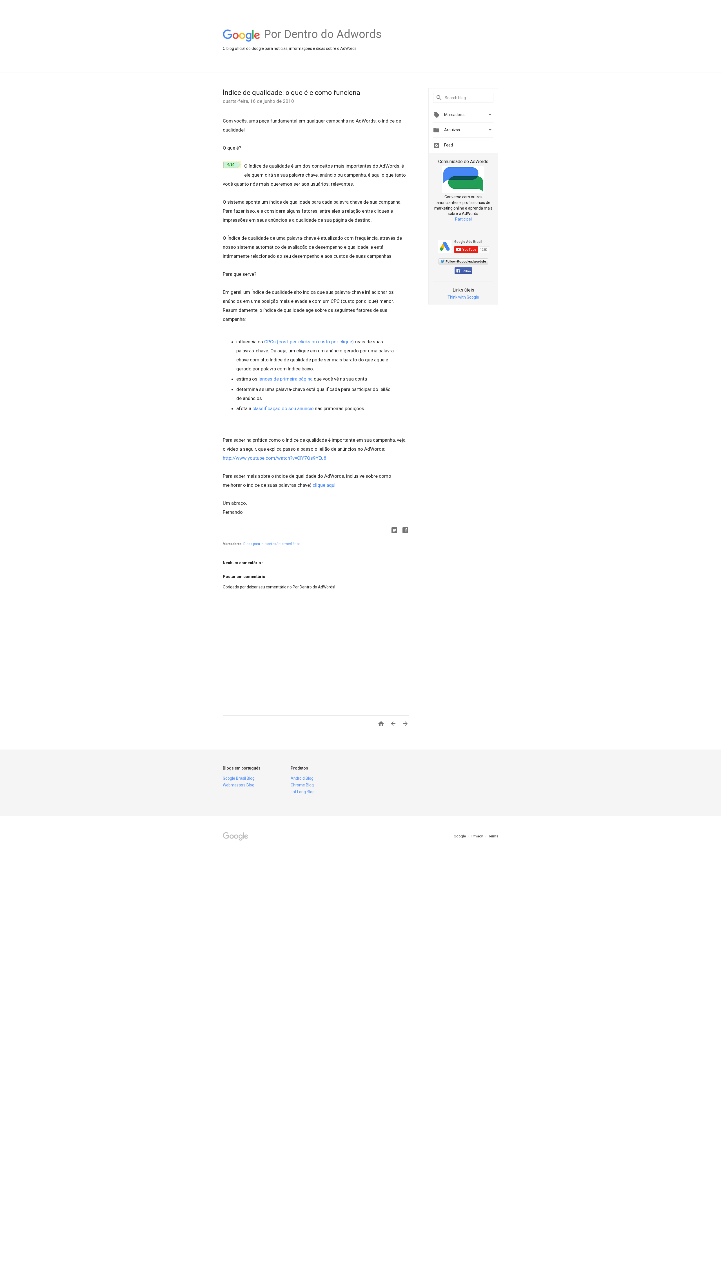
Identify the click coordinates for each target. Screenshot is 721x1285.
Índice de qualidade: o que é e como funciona (291, 93)
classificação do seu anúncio (283, 408)
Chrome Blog (302, 785)
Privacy (477, 836)
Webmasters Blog (238, 785)
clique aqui (324, 485)
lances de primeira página (286, 379)
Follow (466, 271)
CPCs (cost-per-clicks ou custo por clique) (309, 341)
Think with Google (463, 297)
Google (460, 836)
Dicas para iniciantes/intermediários (272, 544)
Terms (493, 836)
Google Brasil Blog (239, 778)
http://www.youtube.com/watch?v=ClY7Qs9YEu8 (274, 458)
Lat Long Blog (303, 792)
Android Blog (302, 778)
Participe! (463, 219)
